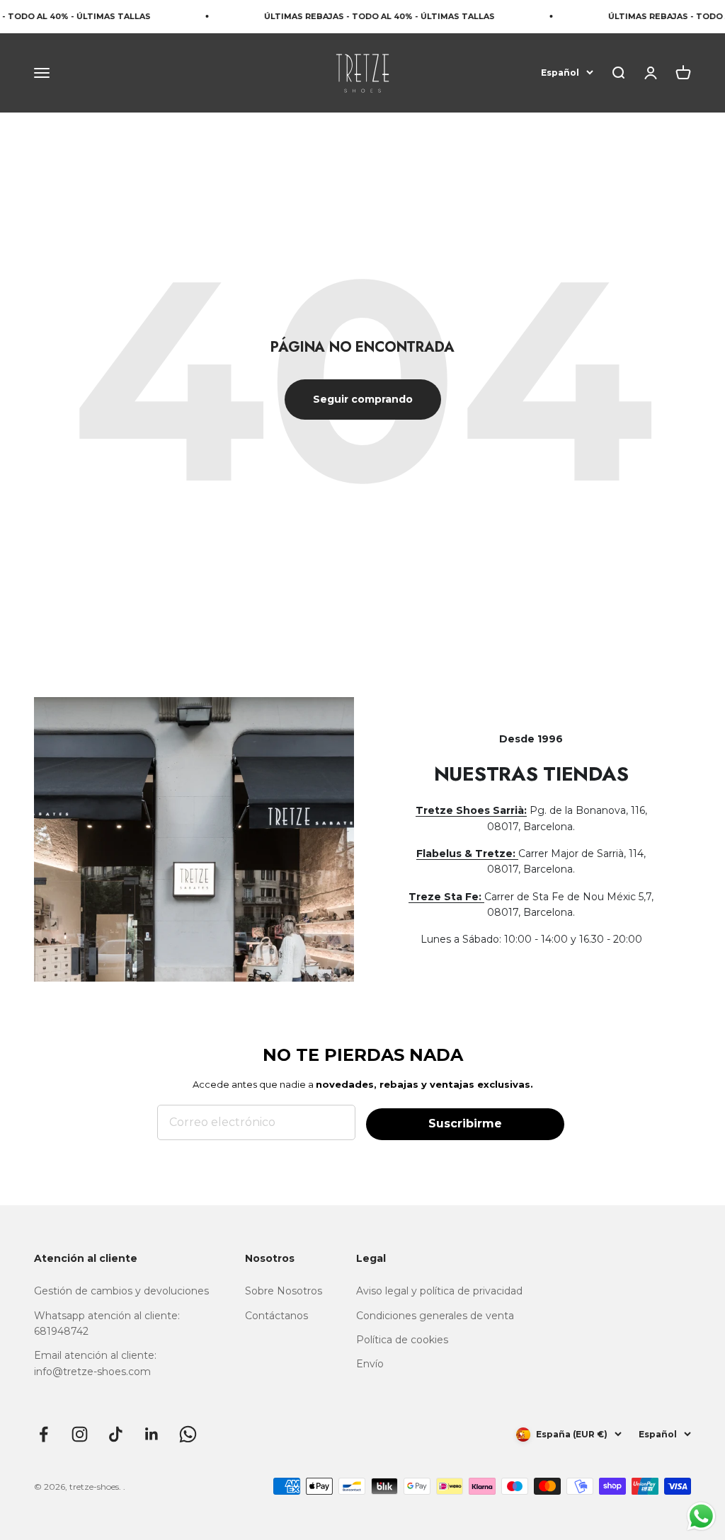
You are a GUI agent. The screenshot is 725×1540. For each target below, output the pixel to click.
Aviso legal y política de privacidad (439, 1291)
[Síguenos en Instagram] (79, 1434)
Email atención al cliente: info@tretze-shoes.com (95, 1363)
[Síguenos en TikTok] (115, 1434)
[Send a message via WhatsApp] (701, 1516)
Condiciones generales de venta (435, 1315)
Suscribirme (465, 1123)
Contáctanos (276, 1315)
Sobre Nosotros (283, 1291)
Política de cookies (402, 1339)
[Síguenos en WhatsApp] (188, 1434)
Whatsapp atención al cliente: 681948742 (107, 1323)
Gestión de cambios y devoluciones (121, 1291)
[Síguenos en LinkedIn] (151, 1434)
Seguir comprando (363, 399)
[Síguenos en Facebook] (43, 1434)
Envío (370, 1363)
